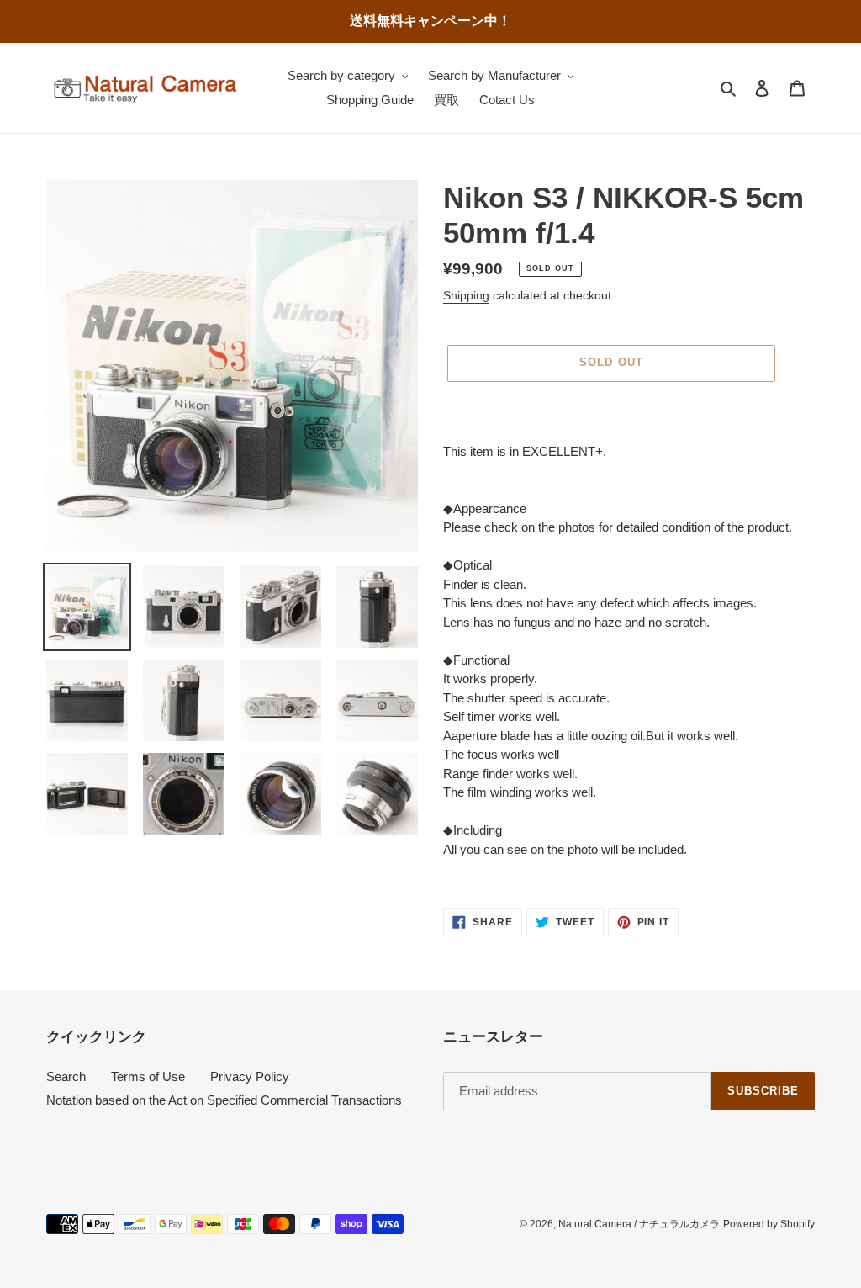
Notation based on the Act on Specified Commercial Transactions (224, 1100)
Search (66, 1076)
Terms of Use (148, 1076)
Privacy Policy (249, 1076)
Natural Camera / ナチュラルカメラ (639, 1224)
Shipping (466, 295)
